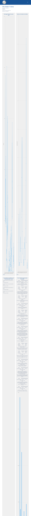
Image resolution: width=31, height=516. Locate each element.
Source (4, 274)
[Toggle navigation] (28, 2)
